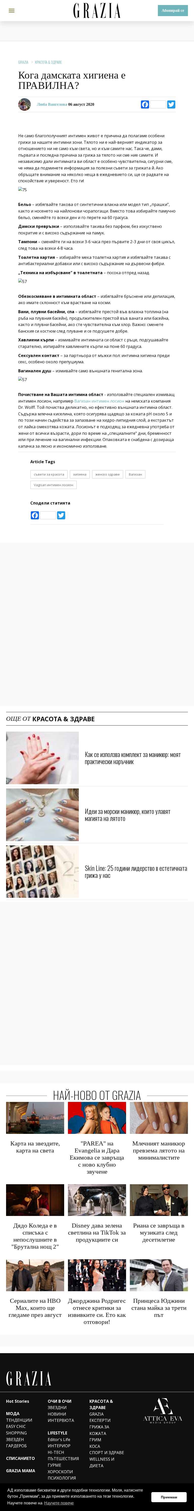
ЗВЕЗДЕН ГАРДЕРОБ (16, 1443)
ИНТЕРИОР (59, 1446)
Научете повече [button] (59, 1503)
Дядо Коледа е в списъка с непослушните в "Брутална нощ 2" (35, 1236)
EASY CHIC (16, 1426)
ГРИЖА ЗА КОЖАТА (99, 1430)
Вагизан (135, 474)
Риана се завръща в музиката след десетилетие (158, 1232)
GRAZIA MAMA (20, 1470)
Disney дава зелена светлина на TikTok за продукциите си (97, 1232)
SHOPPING (16, 1433)
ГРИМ (95, 1440)
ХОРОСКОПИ (60, 1471)
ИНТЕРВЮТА (61, 1420)
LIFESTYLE (57, 1433)
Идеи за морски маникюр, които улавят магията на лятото (128, 814)
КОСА (94, 1446)
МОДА (12, 1413)
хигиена (79, 474)
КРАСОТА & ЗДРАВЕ (48, 62)
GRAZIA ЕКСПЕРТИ (100, 1417)
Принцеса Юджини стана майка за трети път (158, 1307)
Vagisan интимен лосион (53, 485)
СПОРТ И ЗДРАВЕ (106, 1452)
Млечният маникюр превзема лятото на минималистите (158, 1150)
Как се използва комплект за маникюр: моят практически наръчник (133, 757)
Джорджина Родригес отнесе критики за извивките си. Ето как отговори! (97, 1311)
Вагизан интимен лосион (99, 401)
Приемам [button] (169, 1497)
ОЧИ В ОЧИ (59, 1401)
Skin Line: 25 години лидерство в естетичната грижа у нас (136, 871)
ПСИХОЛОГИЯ (62, 1478)
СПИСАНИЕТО (20, 1458)
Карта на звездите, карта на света (35, 1147)
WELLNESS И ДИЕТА (101, 1462)
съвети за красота (49, 474)
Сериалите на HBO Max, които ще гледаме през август (35, 1307)
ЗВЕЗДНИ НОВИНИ (57, 1411)
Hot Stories (17, 1401)
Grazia (23, 62)
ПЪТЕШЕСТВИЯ (63, 1458)
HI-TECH (56, 1452)
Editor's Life (59, 1439)
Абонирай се (173, 10)
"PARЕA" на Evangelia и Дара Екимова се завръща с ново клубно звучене (97, 1157)
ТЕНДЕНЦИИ (19, 1420)
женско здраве (107, 474)
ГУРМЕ (54, 1465)
